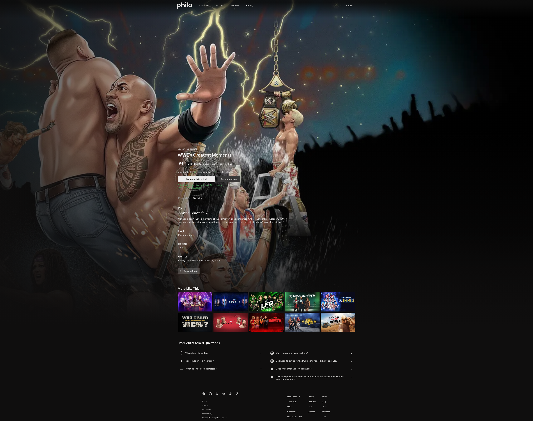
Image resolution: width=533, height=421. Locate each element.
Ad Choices (206, 409)
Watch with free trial (196, 179)
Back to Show (191, 271)
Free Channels (293, 396)
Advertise (326, 411)
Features (312, 401)
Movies (219, 5)
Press (324, 406)
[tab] (197, 198)
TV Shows (204, 5)
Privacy (205, 405)
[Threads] (237, 393)
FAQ (310, 406)
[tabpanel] (266, 234)
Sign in (349, 5)
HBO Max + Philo (294, 416)
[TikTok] (230, 393)
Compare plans (229, 179)
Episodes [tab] (184, 198)
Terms (204, 401)
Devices (311, 411)
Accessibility (207, 414)
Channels (234, 5)
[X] (217, 393)
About (324, 396)
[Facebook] (203, 393)
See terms (196, 187)
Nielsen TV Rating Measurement (214, 418)
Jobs (324, 416)
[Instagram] (210, 393)
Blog (324, 401)
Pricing (249, 5)
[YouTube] (223, 393)
